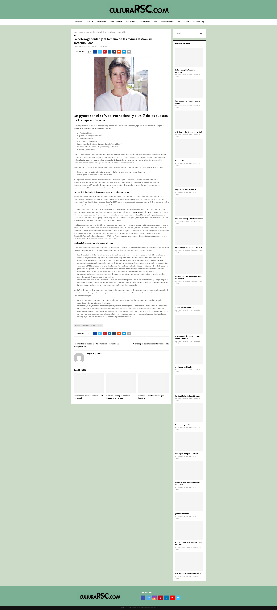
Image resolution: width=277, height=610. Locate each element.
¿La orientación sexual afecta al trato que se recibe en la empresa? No (96, 345)
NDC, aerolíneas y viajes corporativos (189, 218)
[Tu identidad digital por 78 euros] (189, 384)
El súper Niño (180, 160)
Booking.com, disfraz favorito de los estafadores (188, 277)
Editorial (79, 22)
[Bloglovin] (178, 598)
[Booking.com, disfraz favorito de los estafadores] (189, 264)
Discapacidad (131, 22)
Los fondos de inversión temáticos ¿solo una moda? (89, 397)
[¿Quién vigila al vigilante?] (189, 295)
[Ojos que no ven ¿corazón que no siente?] (189, 88)
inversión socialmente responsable (85, 325)
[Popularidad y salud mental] (189, 177)
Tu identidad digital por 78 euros (187, 396)
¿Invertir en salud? (182, 513)
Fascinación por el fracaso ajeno (187, 424)
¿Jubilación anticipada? (183, 367)
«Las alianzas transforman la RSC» (188, 573)
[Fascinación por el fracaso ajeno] (189, 412)
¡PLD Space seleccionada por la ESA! (188, 132)
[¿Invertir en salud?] (189, 501)
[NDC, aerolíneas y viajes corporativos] (189, 206)
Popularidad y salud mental (185, 189)
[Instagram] (154, 598)
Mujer (186, 22)
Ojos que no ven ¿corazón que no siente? (187, 102)
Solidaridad (145, 22)
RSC (155, 22)
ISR (178, 22)
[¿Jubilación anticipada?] (189, 355)
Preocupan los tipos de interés (186, 453)
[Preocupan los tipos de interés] (189, 441)
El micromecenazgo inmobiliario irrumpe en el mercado (118, 397)
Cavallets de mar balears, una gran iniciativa (151, 397)
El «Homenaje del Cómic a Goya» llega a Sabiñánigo (187, 337)
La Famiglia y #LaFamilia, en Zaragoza (185, 71)
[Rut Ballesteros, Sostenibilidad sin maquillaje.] (189, 470)
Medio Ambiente (116, 22)
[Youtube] (172, 598)
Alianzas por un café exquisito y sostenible (151, 344)
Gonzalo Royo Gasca (184, 250)
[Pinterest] (160, 598)
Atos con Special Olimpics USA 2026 (188, 247)
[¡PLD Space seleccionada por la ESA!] (189, 119)
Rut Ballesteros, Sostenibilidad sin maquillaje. (188, 483)
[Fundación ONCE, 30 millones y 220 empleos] (189, 530)
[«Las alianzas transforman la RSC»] (189, 561)
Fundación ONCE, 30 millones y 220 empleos (188, 543)
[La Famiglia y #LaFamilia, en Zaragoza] (189, 57)
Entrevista (101, 22)
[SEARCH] (201, 34)
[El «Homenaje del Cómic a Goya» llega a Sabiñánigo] (189, 324)
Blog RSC (196, 22)
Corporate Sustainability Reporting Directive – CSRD (149, 212)
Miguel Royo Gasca (81, 46)
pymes (100, 325)
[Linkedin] (166, 598)
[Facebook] (143, 598)
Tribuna (90, 22)
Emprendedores (167, 22)
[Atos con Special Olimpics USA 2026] (189, 235)
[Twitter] (149, 598)
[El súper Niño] (189, 148)
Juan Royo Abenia (183, 75)
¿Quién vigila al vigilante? (184, 307)
